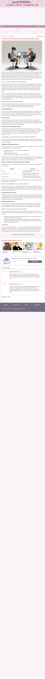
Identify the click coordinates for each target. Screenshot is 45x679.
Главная (6, 304)
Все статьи (16, 304)
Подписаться (35, 261)
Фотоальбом (37, 304)
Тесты (26, 304)
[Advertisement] (22, 16)
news (12, 36)
